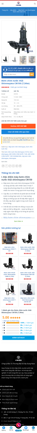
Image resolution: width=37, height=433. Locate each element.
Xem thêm (17, 221)
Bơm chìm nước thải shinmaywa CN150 (16, 152)
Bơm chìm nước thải (19, 12)
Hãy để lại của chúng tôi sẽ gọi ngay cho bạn (20, 69)
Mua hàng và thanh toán (10, 399)
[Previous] (4, 37)
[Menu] (2, 3)
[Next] (32, 37)
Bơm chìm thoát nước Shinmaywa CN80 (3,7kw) (9, 274)
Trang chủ (5, 10)
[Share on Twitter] (10, 165)
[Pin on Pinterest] (16, 165)
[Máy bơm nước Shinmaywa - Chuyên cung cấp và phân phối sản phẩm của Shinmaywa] (18, 3)
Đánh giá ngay (18, 338)
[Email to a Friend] (13, 165)
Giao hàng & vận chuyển (10, 396)
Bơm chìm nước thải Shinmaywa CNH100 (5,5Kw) (27, 274)
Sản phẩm (13, 10)
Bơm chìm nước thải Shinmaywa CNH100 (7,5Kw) (27, 249)
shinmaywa (12, 158)
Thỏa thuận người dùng (9, 403)
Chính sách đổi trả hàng (9, 393)
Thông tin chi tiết (10, 173)
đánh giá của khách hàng (10, 321)
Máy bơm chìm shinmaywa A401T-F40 (9, 300)
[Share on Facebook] (6, 165)
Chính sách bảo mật (8, 389)
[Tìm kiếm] (35, 4)
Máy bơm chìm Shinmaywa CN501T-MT (9, 249)
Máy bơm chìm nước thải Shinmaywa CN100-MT (27, 300)
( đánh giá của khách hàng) (18, 87)
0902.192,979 (23, 140)
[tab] (18, 173)
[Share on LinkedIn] (20, 165)
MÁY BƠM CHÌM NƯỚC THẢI (18, 154)
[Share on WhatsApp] (3, 165)
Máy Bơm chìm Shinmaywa (26, 10)
